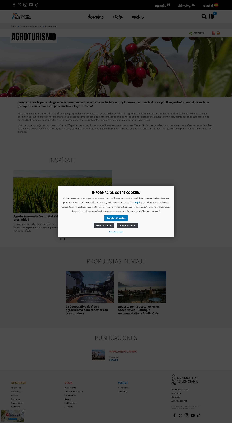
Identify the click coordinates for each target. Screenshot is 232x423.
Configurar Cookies (127, 225)
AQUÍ (137, 202)
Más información (116, 232)
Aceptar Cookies (116, 218)
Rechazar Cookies (104, 225)
